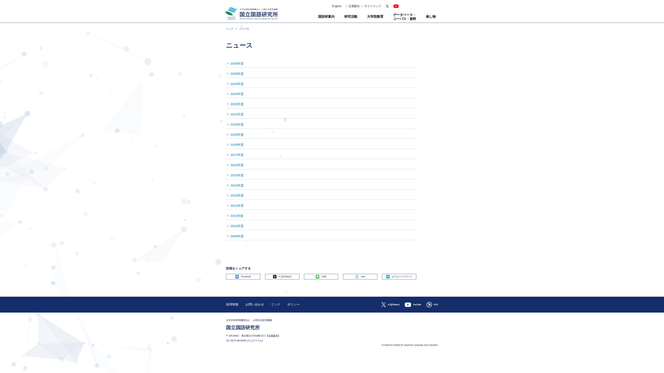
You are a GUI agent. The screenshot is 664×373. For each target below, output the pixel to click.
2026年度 (237, 63)
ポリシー (293, 304)
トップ (229, 28)
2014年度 (237, 185)
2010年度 (237, 226)
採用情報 (232, 304)
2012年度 (237, 205)
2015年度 (237, 175)
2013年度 (237, 195)
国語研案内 (326, 16)
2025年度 (237, 73)
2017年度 (237, 155)
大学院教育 (375, 16)
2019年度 (237, 134)
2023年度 (237, 94)
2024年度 (237, 84)
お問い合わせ (254, 304)
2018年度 (237, 144)
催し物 (431, 16)
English (336, 6)
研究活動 (350, 16)
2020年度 (237, 124)
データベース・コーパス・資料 (404, 17)
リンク (275, 304)
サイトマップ (372, 6)
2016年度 (237, 165)
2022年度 (237, 104)
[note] (360, 276)
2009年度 (237, 236)
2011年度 (236, 216)
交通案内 (353, 6)
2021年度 (237, 114)
